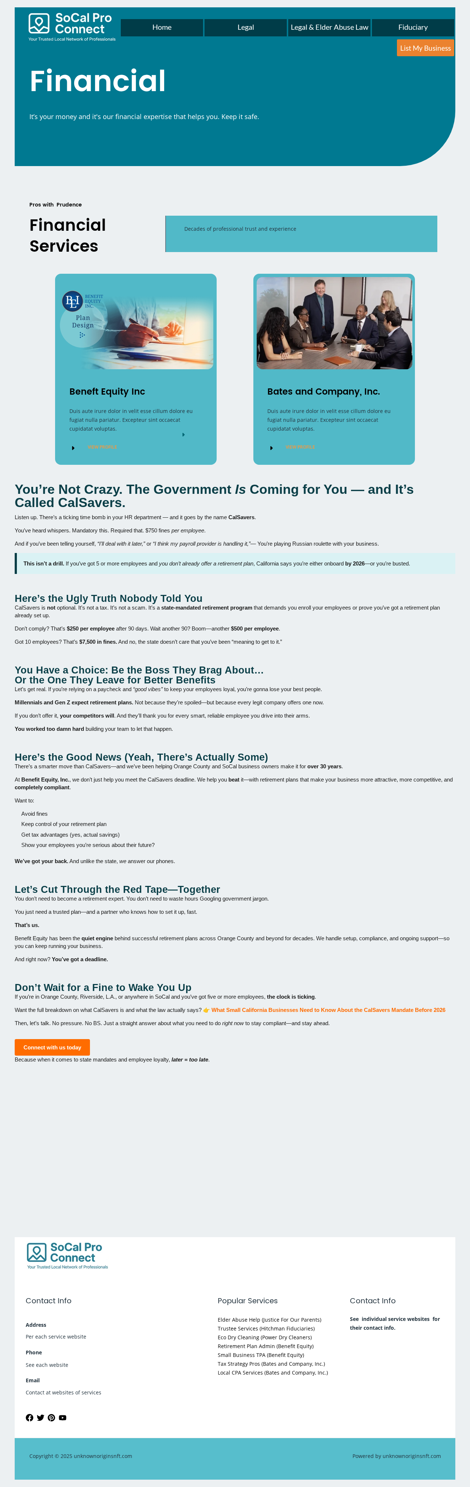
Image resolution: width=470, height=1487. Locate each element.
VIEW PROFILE (102, 447)
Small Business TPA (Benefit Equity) (261, 1354)
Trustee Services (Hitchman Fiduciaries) (266, 1328)
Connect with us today (52, 1047)
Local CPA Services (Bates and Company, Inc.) (273, 1372)
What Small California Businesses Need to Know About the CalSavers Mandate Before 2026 (328, 1010)
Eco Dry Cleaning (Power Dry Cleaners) (265, 1337)
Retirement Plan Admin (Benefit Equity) (266, 1346)
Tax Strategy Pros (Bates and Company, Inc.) (271, 1363)
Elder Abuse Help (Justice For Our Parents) (269, 1319)
